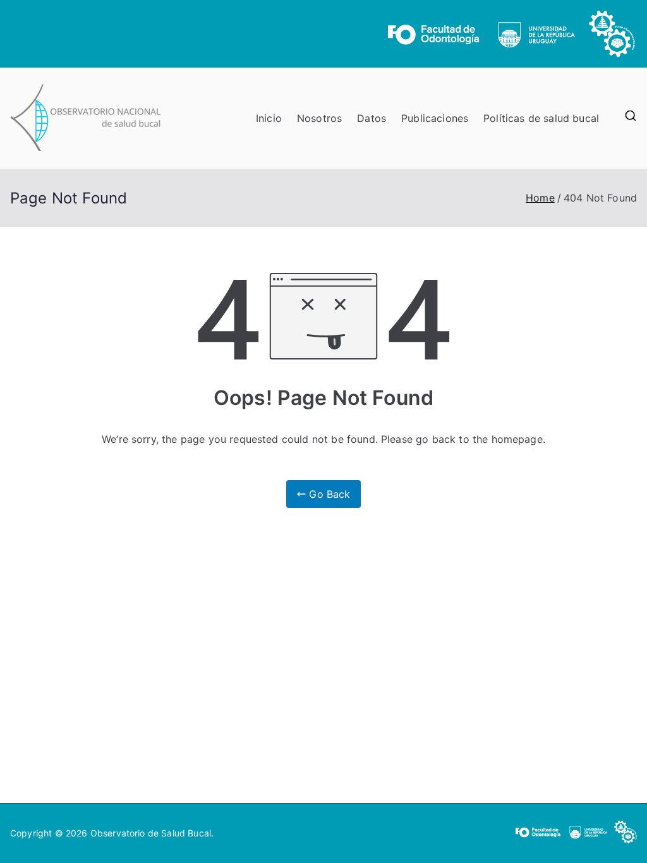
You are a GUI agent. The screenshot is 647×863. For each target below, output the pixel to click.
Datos (371, 118)
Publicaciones (434, 118)
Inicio (269, 118)
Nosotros (319, 118)
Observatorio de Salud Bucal (150, 833)
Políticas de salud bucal (541, 118)
